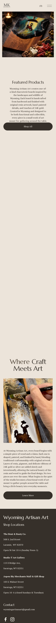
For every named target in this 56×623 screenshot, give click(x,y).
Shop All (28, 126)
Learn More (28, 495)
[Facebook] (5, 619)
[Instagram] (12, 619)
